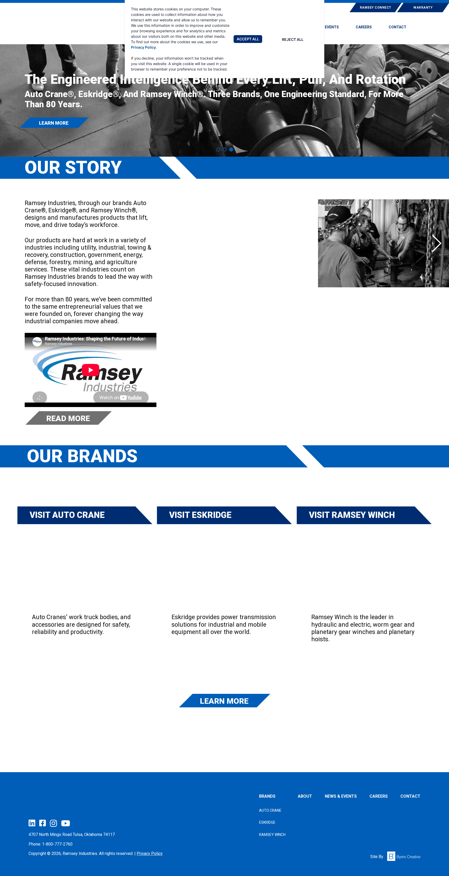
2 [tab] (225, 149)
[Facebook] (42, 823)
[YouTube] (65, 823)
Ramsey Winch (272, 835)
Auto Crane (270, 810)
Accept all (248, 39)
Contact (397, 27)
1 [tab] (218, 149)
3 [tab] (231, 149)
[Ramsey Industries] (64, 26)
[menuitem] (325, 29)
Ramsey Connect (375, 7)
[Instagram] (53, 823)
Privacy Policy (143, 47)
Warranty (423, 7)
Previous (199, 243)
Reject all (292, 39)
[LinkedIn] (32, 823)
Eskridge (267, 822)
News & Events (325, 27)
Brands (267, 796)
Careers (364, 27)
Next (436, 243)
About (305, 796)
